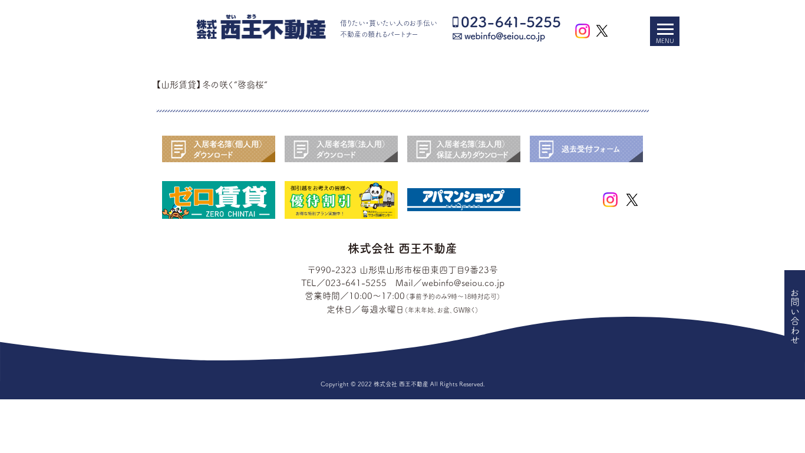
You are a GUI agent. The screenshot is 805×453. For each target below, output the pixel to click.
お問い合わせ (795, 316)
